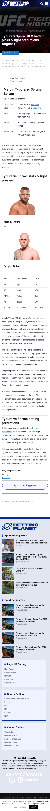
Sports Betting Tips (10, 53)
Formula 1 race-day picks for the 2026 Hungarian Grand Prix (30, 606)
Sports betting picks (25, 485)
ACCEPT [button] (33, 807)
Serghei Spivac (24, 501)
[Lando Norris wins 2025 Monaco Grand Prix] (8, 579)
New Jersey (9, 669)
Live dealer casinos (12, 739)
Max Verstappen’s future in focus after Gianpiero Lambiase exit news (31, 541)
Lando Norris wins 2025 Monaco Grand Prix (30, 569)
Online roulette (10, 742)
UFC (29, 145)
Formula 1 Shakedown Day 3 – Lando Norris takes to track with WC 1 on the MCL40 (31, 556)
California (8, 679)
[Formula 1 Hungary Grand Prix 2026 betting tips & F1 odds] (8, 629)
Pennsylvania (10, 672)
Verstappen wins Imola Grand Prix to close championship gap (32, 583)
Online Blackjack (11, 735)
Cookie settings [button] (20, 807)
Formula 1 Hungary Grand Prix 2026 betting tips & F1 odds (31, 620)
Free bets (8, 702)
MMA (16, 501)
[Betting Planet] (15, 3)
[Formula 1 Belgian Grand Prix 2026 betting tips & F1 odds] (8, 657)
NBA (6, 716)
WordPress (37, 797)
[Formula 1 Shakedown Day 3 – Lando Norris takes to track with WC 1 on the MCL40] (8, 565)
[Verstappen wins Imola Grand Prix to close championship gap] (8, 593)
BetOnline (35, 104)
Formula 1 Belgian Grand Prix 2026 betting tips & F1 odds (31, 648)
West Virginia (10, 683)
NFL (6, 709)
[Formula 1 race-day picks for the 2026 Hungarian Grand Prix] (8, 615)
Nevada (7, 676)
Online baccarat (11, 746)
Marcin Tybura (9, 501)
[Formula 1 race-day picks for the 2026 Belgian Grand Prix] (8, 643)
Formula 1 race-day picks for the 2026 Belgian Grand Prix (30, 634)
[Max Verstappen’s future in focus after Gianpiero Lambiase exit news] (8, 551)
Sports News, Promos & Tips (16, 699)
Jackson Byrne (18, 78)
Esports (7, 712)
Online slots (9, 732)
